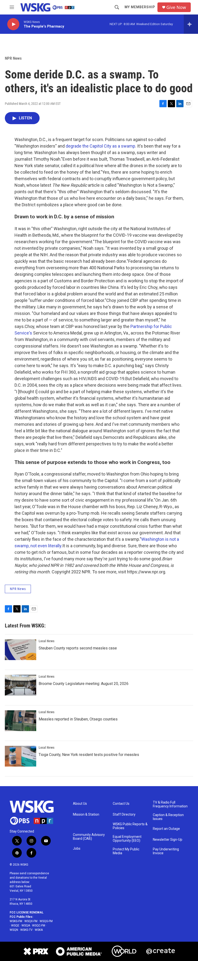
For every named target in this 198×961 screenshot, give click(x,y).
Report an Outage (166, 829)
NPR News (13, 58)
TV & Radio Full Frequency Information (170, 804)
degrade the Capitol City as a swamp (100, 146)
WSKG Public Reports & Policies (130, 826)
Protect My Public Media (126, 851)
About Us (80, 803)
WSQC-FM (38, 925)
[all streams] (191, 24)
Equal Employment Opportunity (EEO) (127, 838)
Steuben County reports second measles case (78, 648)
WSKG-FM (16, 921)
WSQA (25, 925)
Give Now (176, 7)
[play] (13, 24)
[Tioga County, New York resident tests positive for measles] (20, 756)
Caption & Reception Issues (168, 817)
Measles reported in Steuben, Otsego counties (78, 719)
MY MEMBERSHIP (140, 7)
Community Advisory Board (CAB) (89, 836)
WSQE (15, 925)
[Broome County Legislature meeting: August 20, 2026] (20, 685)
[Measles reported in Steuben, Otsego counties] (20, 720)
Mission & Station (86, 814)
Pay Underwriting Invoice (166, 851)
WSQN (14, 930)
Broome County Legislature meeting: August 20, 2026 (83, 683)
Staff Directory (124, 814)
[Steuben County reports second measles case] (20, 649)
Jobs (76, 848)
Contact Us (121, 803)
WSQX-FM (30, 921)
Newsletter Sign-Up (167, 839)
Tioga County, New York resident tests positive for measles (89, 754)
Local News (46, 641)
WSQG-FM (46, 921)
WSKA (39, 930)
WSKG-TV (26, 930)
